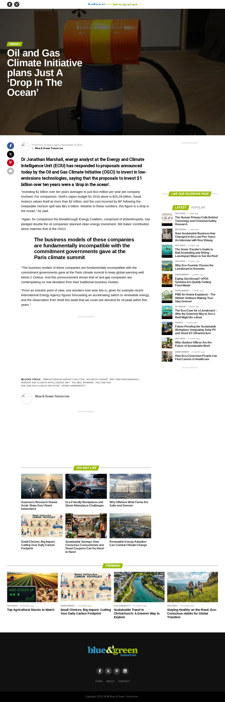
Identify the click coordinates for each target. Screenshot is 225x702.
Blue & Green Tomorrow (49, 148)
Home (99, 681)
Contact (124, 681)
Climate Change (98, 379)
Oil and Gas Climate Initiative (41, 386)
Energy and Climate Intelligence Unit (46, 383)
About (110, 681)
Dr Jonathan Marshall (125, 379)
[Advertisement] (86, 343)
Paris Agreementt (74, 386)
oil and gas (104, 383)
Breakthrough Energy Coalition (64, 379)
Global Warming (83, 383)
